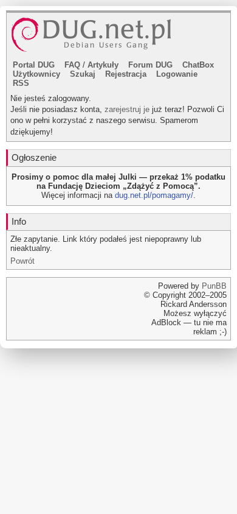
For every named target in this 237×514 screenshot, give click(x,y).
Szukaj (82, 74)
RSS (21, 83)
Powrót (22, 261)
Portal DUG (34, 64)
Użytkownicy (36, 74)
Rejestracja (125, 74)
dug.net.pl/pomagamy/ (154, 195)
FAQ (72, 64)
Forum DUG (150, 64)
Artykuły (103, 64)
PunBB (214, 285)
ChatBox (198, 64)
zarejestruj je (127, 109)
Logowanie (176, 74)
